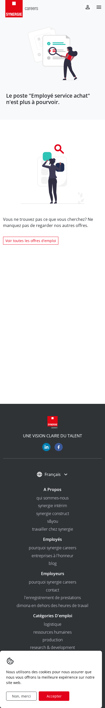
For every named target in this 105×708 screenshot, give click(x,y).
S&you (52, 521)
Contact (52, 590)
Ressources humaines (52, 632)
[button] (97, 7)
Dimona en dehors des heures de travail (52, 605)
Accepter (54, 696)
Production (53, 640)
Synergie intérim (52, 505)
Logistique (52, 624)
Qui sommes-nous (52, 498)
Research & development (52, 647)
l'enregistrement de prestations (52, 597)
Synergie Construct (52, 513)
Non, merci (21, 696)
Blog (53, 563)
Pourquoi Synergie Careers (52, 548)
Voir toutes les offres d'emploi (30, 240)
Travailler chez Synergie (52, 529)
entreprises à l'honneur (52, 555)
